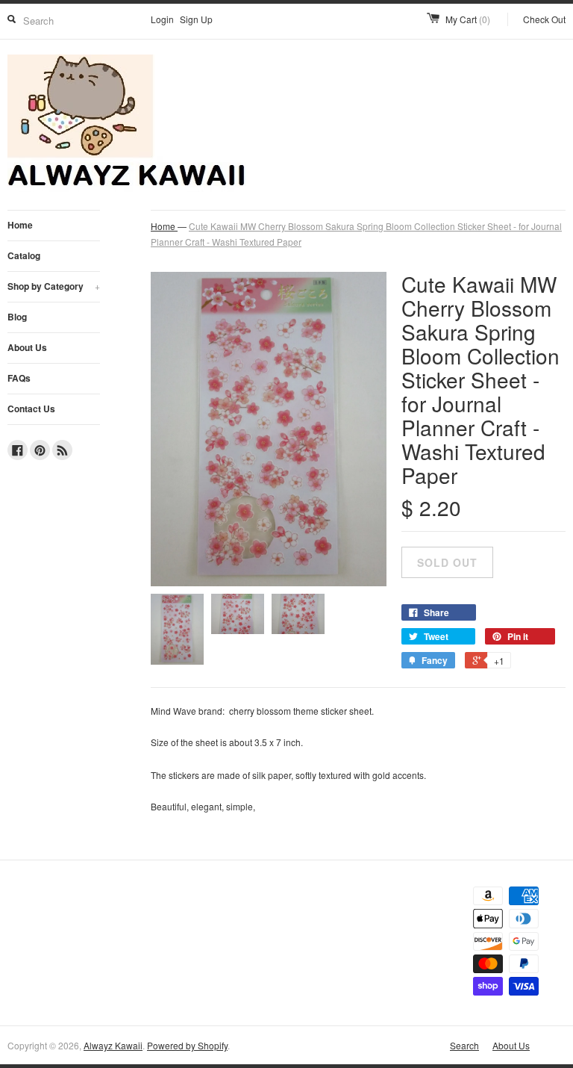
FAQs (19, 378)
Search (464, 1045)
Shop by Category (53, 286)
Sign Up (196, 19)
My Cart (467, 19)
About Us (27, 347)
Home (20, 225)
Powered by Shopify (187, 1045)
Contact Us (31, 408)
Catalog (23, 255)
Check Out (544, 19)
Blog (17, 316)
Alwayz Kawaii (113, 1045)
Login (162, 19)
